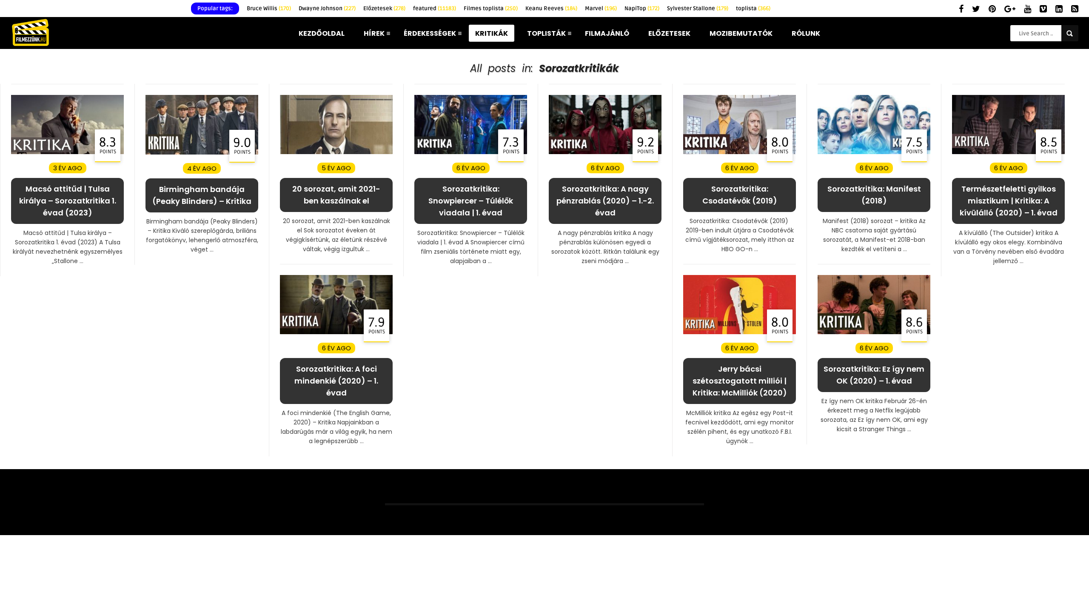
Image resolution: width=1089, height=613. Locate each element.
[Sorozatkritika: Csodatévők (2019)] (739, 152)
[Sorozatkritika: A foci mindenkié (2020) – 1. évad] (336, 332)
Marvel (601, 8)
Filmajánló (607, 33)
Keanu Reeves (551, 8)
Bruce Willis (269, 8)
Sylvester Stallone (697, 8)
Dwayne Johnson (327, 8)
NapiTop (641, 8)
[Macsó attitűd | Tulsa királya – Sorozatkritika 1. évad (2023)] (67, 152)
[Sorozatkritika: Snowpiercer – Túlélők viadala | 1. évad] (470, 152)
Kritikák (491, 33)
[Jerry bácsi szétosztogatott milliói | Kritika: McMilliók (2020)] (739, 332)
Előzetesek (384, 8)
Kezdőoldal (322, 33)
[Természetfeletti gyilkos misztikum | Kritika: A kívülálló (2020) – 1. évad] (1008, 152)
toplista (753, 8)
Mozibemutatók (741, 33)
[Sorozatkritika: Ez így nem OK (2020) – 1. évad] (874, 332)
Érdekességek (430, 33)
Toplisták (546, 33)
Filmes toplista (491, 8)
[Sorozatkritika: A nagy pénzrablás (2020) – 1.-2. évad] (605, 152)
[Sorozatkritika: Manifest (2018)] (874, 152)
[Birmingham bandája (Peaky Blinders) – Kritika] (201, 152)
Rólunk (806, 33)
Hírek (374, 33)
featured (434, 8)
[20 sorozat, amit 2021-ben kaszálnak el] (336, 152)
